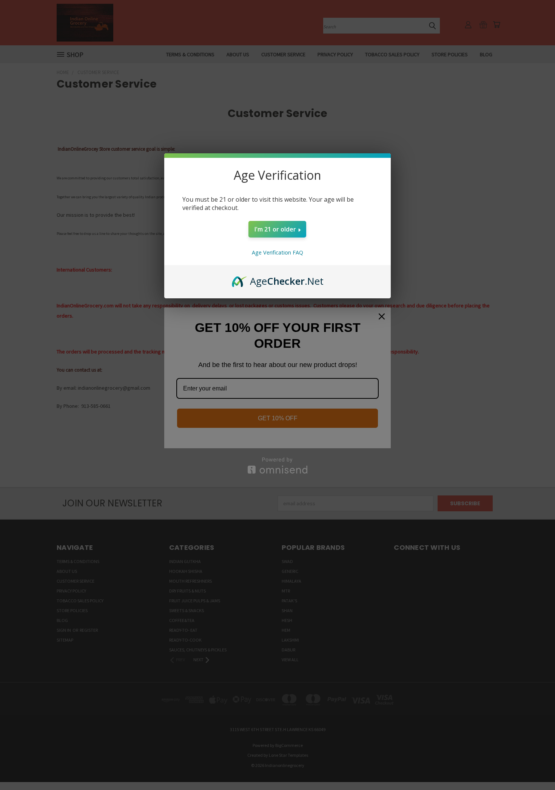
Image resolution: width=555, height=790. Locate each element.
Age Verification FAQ (277, 252)
